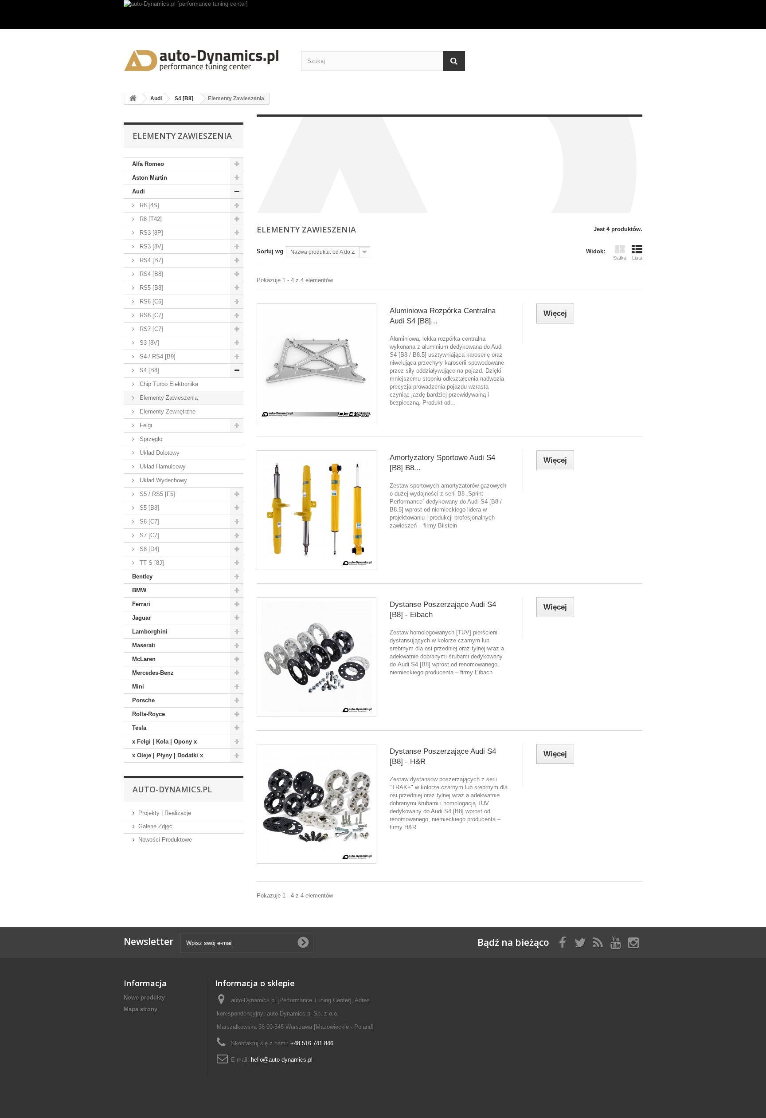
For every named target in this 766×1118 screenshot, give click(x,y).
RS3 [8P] (150, 232)
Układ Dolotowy (159, 452)
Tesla (139, 727)
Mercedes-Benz (153, 672)
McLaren (144, 659)
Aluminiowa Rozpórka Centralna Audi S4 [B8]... (443, 316)
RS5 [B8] (150, 287)
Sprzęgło (150, 439)
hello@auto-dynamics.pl (282, 1059)
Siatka (619, 257)
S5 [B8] (148, 507)
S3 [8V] (148, 342)
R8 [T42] (150, 219)
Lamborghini (150, 631)
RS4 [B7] (150, 260)
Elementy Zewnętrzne (166, 411)
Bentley (142, 576)
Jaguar (141, 617)
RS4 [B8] (150, 274)
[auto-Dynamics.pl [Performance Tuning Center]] (206, 57)
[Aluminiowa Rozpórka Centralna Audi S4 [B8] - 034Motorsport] (316, 363)
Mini (138, 686)
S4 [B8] (148, 370)
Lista (637, 257)
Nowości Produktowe (165, 839)
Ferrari (141, 604)
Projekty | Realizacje (164, 813)
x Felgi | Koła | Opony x (164, 741)
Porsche (143, 700)
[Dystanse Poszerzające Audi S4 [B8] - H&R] (316, 803)
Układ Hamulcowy (162, 466)
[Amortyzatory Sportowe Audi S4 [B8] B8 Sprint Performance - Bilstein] (316, 510)
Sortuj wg (270, 251)
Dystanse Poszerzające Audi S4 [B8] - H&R (443, 756)
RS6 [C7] (150, 315)
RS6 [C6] (150, 301)
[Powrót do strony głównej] (133, 98)
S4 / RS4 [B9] (157, 356)
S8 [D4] (148, 549)
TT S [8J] (151, 562)
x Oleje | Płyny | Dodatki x (167, 755)
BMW (139, 590)
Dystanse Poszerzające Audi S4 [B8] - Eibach (443, 609)
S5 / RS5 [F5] (156, 494)
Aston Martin (149, 177)
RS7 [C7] (150, 329)
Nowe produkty (144, 997)
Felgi (145, 425)
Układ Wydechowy (162, 480)
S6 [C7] (148, 521)
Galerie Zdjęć (155, 826)
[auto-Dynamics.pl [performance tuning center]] (383, 14)
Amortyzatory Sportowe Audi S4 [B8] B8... (442, 462)
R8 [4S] (148, 205)
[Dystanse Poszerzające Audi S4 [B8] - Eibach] (316, 657)
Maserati (143, 645)
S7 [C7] (148, 535)
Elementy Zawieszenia (168, 397)
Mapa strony (140, 1009)
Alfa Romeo (148, 164)
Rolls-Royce (148, 714)
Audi (138, 191)
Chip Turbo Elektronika (168, 384)
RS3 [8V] (150, 246)
